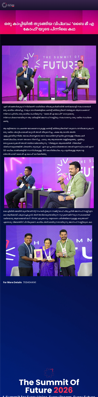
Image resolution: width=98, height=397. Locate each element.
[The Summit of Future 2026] (8, 5)
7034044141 (29, 282)
